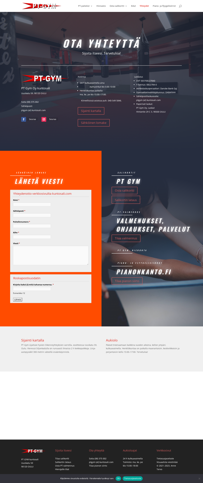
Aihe (16, 232)
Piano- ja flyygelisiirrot (164, 6)
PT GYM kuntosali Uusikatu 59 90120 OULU (29, 463)
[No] (199, 478)
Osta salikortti (117, 6)
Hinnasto (101, 6)
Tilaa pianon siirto (127, 281)
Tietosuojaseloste (165, 458)
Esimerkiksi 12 (19, 293)
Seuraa (32, 119)
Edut (133, 6)
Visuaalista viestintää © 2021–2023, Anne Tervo (167, 466)
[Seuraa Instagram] (43, 119)
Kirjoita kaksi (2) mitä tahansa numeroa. (33, 284)
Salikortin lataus (126, 200)
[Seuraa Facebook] (23, 119)
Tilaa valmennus (126, 238)
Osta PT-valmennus (64, 465)
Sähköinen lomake (93, 123)
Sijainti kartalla (91, 111)
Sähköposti (19, 211)
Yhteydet (144, 6)
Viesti (16, 243)
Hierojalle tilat (62, 469)
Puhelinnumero (21, 221)
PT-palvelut (84, 6)
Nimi (16, 200)
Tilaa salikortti (62, 458)
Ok (118, 478)
